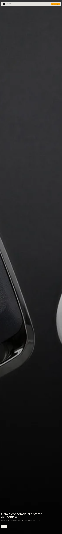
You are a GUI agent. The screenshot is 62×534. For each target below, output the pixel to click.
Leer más (4, 526)
